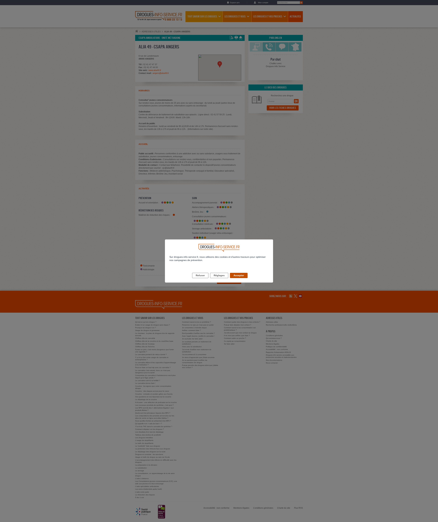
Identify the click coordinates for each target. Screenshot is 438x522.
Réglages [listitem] (219, 275)
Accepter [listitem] (239, 275)
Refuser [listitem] (200, 275)
